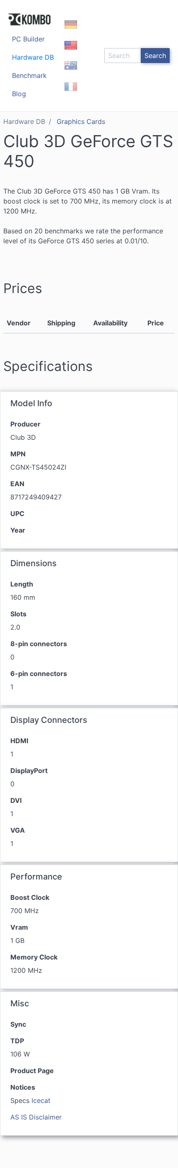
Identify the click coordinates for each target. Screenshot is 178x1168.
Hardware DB (33, 57)
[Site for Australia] (71, 73)
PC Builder (28, 39)
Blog (19, 94)
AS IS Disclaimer (36, 1117)
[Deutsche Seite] (71, 31)
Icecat (41, 1100)
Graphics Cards (81, 121)
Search (155, 55)
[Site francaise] (71, 94)
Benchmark (29, 75)
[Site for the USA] (71, 52)
